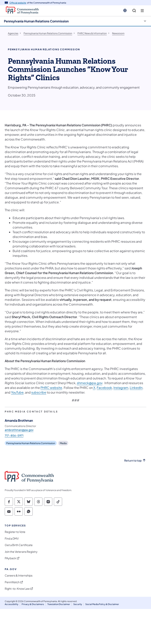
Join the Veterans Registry (21, 551)
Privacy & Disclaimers (33, 604)
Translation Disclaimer (58, 604)
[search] (134, 11)
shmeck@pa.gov (89, 383)
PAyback (10, 558)
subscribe (38, 392)
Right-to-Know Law (17, 588)
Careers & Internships (18, 575)
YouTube (17, 392)
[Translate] (125, 10)
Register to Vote (15, 532)
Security (77, 604)
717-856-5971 (14, 435)
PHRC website (51, 388)
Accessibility (11, 604)
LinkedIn (136, 388)
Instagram (120, 388)
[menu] (142, 11)
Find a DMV (12, 538)
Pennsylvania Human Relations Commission (36, 21)
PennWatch (12, 582)
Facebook (104, 388)
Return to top (133, 460)
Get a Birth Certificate (19, 545)
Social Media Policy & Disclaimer (102, 604)
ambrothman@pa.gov (19, 430)
